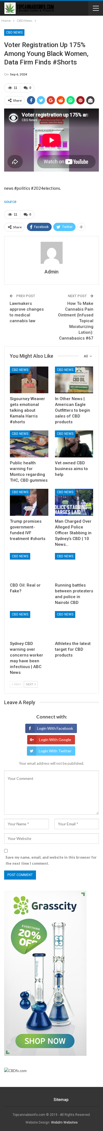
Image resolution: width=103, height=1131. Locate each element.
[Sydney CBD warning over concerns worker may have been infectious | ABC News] (29, 624)
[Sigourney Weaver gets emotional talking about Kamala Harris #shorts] (29, 380)
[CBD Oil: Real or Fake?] (29, 566)
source (10, 201)
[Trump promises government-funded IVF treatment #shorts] (29, 502)
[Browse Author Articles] (51, 253)
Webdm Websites (64, 1122)
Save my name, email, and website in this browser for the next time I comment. (51, 860)
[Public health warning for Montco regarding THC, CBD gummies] (29, 443)
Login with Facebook (55, 728)
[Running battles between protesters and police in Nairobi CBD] (74, 566)
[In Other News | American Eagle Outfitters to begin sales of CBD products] (74, 380)
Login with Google (55, 739)
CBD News (14, 32)
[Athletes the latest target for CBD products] (74, 624)
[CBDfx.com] (15, 1071)
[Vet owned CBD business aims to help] (74, 443)
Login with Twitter (55, 750)
